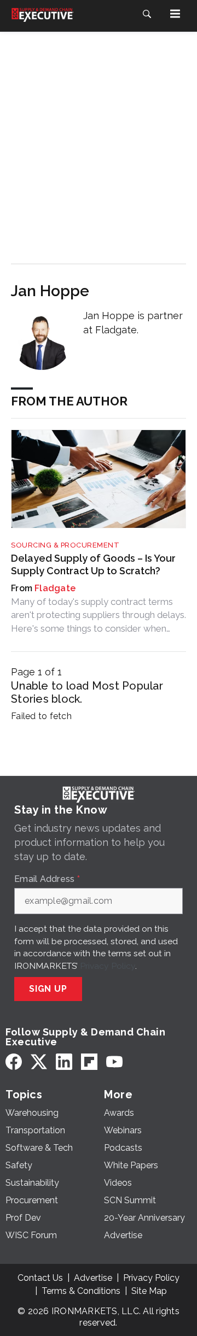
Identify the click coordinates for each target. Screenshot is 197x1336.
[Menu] (175, 14)
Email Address (47, 879)
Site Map (149, 1291)
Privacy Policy (107, 966)
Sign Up (48, 989)
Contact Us (40, 1278)
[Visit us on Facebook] (13, 1062)
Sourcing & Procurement (65, 545)
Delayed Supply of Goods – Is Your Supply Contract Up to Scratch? (93, 564)
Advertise (93, 1278)
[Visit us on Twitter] (39, 1062)
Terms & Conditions (81, 1291)
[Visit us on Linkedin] (64, 1062)
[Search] (147, 14)
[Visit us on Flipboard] (89, 1062)
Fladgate (55, 588)
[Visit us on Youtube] (114, 1062)
